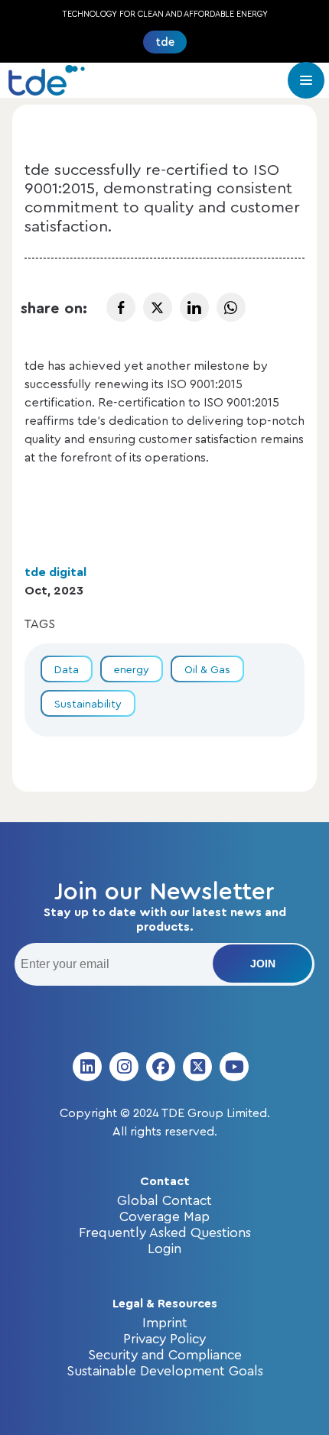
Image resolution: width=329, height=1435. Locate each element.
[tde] (46, 80)
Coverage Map (164, 1215)
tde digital (55, 571)
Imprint (164, 1322)
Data (66, 668)
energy (131, 668)
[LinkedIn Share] (194, 307)
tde (164, 41)
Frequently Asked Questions (165, 1231)
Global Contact (164, 1199)
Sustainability (88, 703)
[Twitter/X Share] (157, 307)
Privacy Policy (164, 1338)
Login (164, 1247)
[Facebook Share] (120, 307)
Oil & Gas (207, 668)
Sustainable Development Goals (165, 1370)
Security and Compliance (165, 1354)
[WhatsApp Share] (231, 307)
